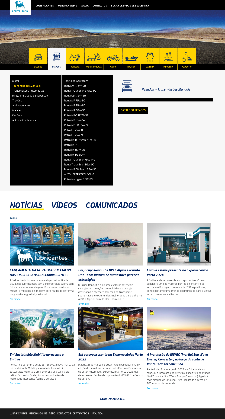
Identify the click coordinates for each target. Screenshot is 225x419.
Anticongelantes (21, 105)
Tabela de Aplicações (76, 81)
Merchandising (67, 5)
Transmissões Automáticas (28, 90)
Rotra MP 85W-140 (75, 120)
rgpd (52, 413)
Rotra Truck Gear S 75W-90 (80, 90)
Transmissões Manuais (26, 86)
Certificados (81, 413)
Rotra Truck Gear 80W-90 (79, 164)
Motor (15, 81)
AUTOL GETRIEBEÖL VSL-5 (79, 174)
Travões (17, 100)
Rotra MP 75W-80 (74, 105)
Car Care (17, 115)
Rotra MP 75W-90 (74, 100)
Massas (16, 110)
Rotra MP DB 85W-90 (76, 125)
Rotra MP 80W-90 (74, 110)
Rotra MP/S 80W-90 (76, 115)
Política (97, 413)
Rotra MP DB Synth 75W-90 (80, 169)
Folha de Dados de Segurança (130, 5)
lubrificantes (45, 5)
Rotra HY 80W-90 (74, 150)
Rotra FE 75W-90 (74, 135)
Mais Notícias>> (112, 399)
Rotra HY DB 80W (74, 154)
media (85, 5)
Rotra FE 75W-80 (74, 130)
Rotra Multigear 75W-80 (78, 179)
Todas (13, 218)
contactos (100, 5)
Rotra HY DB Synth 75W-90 (80, 140)
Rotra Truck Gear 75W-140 (79, 159)
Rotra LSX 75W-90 (75, 95)
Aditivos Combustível (24, 120)
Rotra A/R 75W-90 (75, 86)
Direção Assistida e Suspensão (30, 95)
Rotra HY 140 (71, 145)
